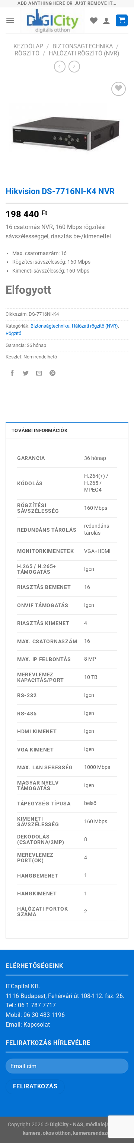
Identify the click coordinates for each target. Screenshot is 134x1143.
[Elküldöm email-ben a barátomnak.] (39, 374)
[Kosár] (122, 21)
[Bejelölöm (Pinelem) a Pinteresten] (53, 374)
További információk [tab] (39, 430)
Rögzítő (27, 53)
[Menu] (10, 20)
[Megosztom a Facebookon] (12, 374)
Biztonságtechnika (82, 46)
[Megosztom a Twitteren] (26, 374)
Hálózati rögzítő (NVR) (84, 53)
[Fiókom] (106, 20)
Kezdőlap (28, 46)
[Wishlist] (94, 20)
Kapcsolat (36, 1024)
